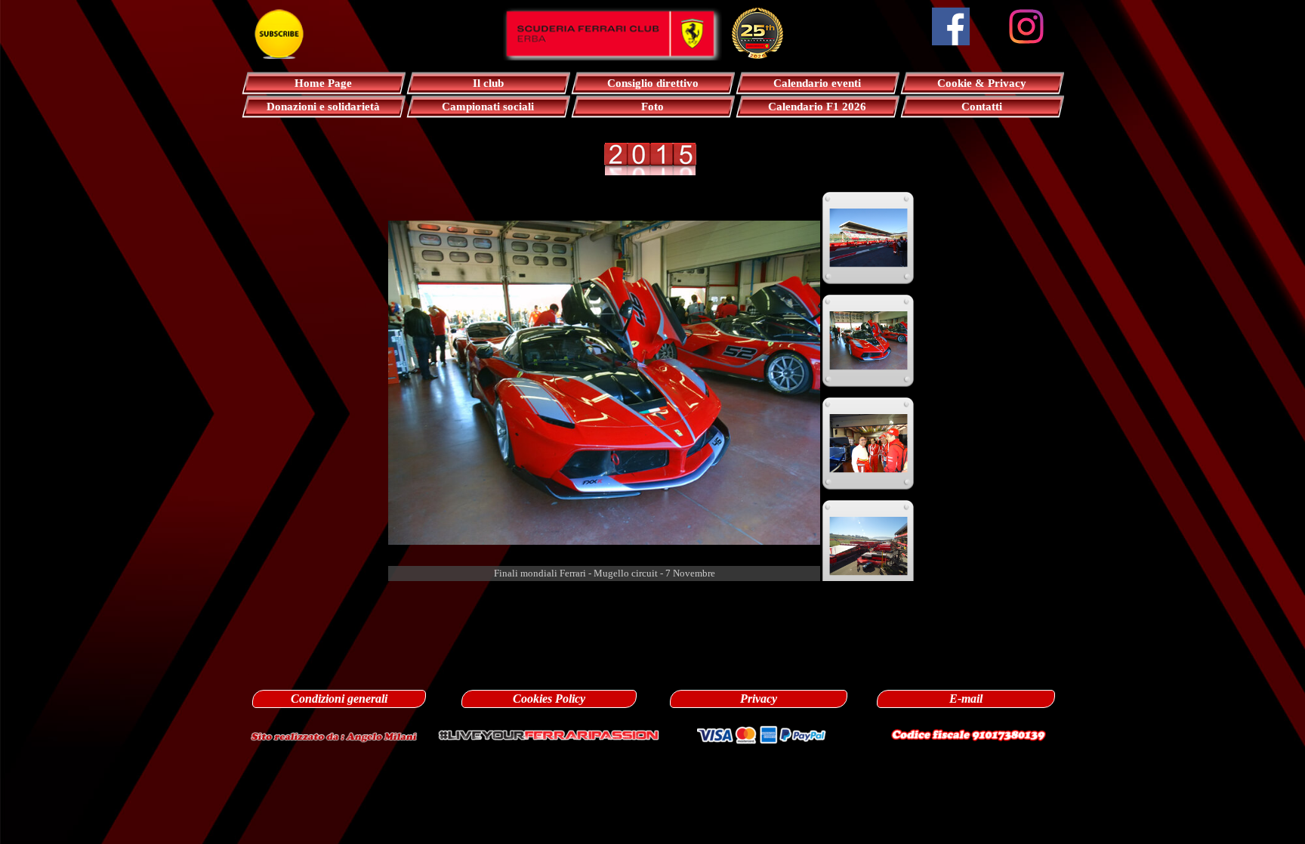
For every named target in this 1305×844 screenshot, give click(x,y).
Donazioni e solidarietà (323, 106)
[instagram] (1026, 26)
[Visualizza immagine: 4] (868, 341)
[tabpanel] (652, 597)
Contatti (981, 106)
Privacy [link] (758, 698)
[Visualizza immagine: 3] (868, 238)
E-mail (966, 698)
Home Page (323, 83)
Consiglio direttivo (653, 83)
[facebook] (951, 26)
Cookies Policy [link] (549, 698)
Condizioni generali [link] (339, 698)
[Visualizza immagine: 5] (868, 443)
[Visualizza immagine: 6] (868, 546)
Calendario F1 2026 (817, 106)
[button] (334, 734)
